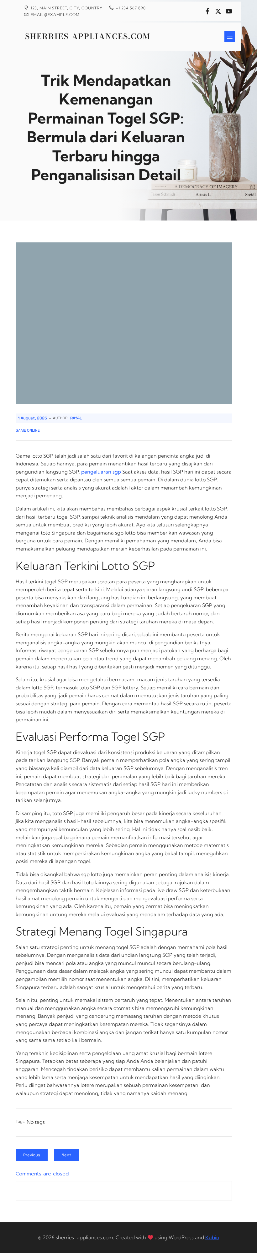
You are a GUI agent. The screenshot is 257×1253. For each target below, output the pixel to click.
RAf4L (76, 418)
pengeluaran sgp (101, 472)
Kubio (212, 1237)
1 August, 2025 (32, 418)
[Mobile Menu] (229, 36)
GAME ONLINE (28, 430)
